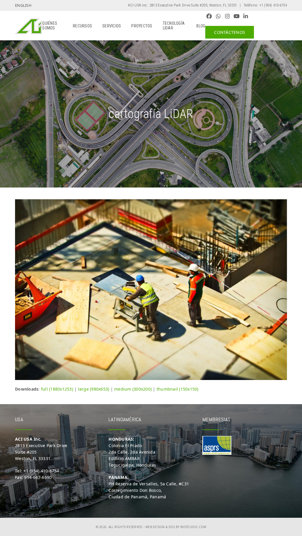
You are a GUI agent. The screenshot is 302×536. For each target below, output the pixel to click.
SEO (171, 527)
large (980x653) (93, 389)
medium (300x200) (133, 389)
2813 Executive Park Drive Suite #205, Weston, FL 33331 (193, 5)
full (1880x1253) (57, 389)
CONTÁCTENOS (229, 32)
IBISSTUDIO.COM (193, 527)
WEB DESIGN (155, 527)
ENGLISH (23, 5)
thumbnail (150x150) (177, 389)
